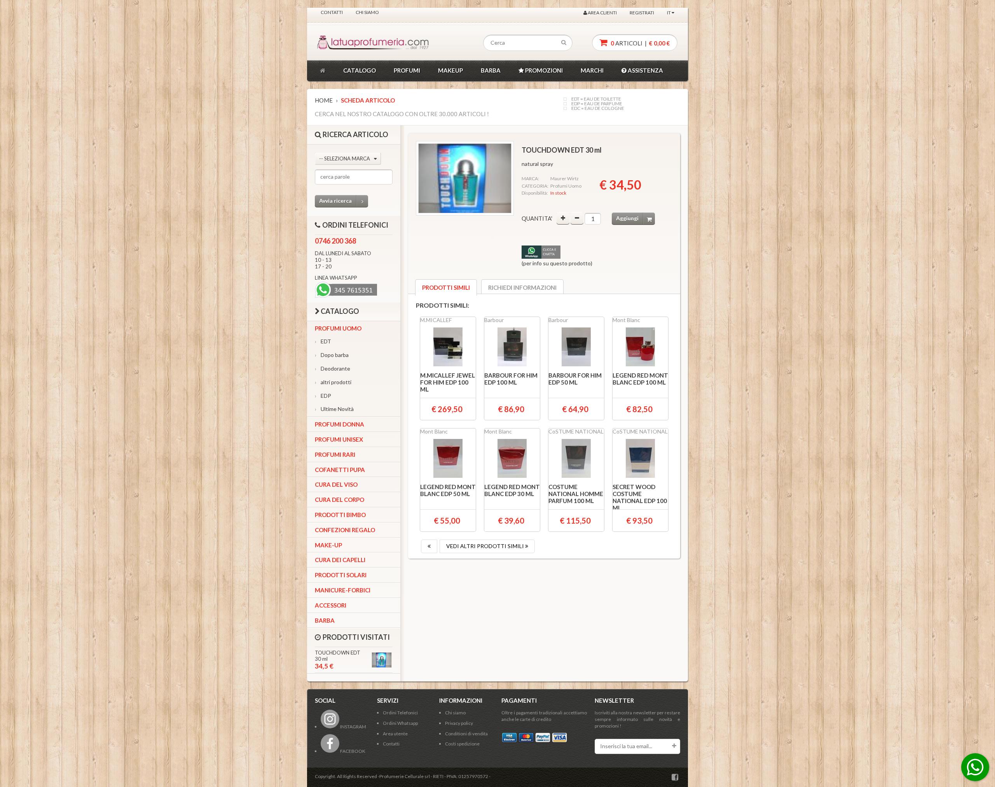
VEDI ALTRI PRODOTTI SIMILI (485, 546)
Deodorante (332, 368)
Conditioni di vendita (466, 734)
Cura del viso (336, 484)
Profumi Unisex (339, 439)
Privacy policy (459, 723)
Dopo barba (332, 355)
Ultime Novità (334, 409)
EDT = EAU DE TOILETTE (596, 99)
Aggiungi (627, 218)
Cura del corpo (339, 499)
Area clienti (602, 13)
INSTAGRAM (352, 727)
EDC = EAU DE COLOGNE (597, 108)
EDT (323, 341)
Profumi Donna (339, 424)
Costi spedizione (462, 744)
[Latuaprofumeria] (351, 42)
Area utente (395, 734)
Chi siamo (367, 12)
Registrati (642, 13)
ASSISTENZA (645, 70)
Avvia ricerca (335, 200)
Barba (325, 620)
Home (324, 100)
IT (669, 13)
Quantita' (537, 218)
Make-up (328, 544)
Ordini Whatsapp (400, 723)
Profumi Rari (335, 454)
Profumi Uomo (338, 328)
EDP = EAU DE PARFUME (596, 103)
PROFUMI (407, 70)
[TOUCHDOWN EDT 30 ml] (465, 178)
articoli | (639, 43)
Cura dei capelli (340, 559)
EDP (323, 395)
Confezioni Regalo (345, 529)
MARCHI (592, 70)
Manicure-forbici (342, 590)
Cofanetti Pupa (340, 469)
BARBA (491, 70)
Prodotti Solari (341, 574)
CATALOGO (359, 70)
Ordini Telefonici (400, 713)
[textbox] (528, 43)
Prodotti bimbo (340, 514)
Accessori (330, 605)
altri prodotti (333, 382)
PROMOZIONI (543, 70)
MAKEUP (450, 70)
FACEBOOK (352, 751)
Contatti (332, 12)
